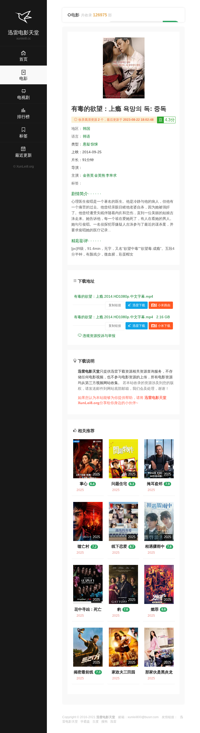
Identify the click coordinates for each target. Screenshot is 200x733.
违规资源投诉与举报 (98, 336)
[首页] (23, 17)
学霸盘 (85, 721)
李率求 (111, 175)
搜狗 (104, 721)
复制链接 (115, 305)
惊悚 (94, 144)
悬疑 (86, 144)
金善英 (88, 175)
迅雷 (113, 721)
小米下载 (164, 326)
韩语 (86, 136)
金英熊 (99, 175)
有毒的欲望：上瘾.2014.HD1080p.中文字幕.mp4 (113, 296)
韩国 (86, 128)
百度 (95, 721)
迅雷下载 (139, 305)
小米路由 (164, 305)
